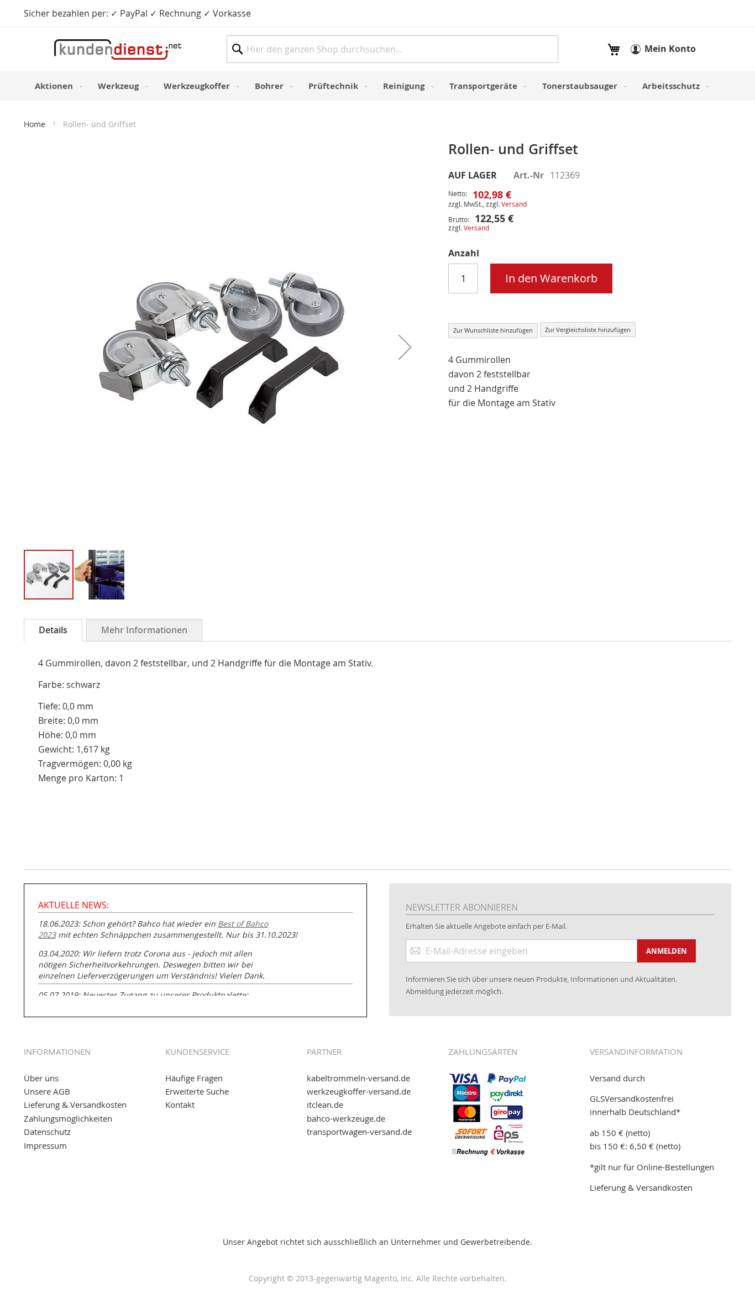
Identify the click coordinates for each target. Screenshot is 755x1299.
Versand (514, 203)
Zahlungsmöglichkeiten (68, 1118)
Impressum (45, 1145)
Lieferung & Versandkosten (75, 1104)
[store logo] (117, 49)
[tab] (53, 630)
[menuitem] (56, 86)
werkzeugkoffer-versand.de (359, 1091)
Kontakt (180, 1104)
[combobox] (392, 49)
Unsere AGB (47, 1091)
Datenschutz (47, 1131)
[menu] (377, 86)
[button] (405, 347)
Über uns (41, 1078)
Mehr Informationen (144, 630)
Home (34, 124)
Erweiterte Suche (197, 1091)
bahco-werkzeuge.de (346, 1118)
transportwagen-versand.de (359, 1131)
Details (53, 630)
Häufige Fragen (194, 1078)
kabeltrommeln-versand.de (358, 1078)
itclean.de (325, 1104)
